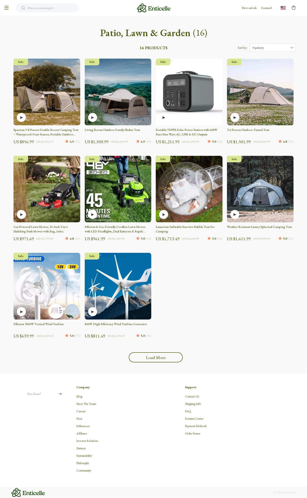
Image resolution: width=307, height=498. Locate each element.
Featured (266, 8)
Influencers (83, 426)
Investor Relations (87, 441)
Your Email (34, 394)
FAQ (188, 411)
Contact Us (192, 396)
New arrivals (249, 8)
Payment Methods (196, 426)
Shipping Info (193, 404)
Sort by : (243, 48)
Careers (80, 411)
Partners (81, 448)
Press (79, 418)
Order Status (192, 433)
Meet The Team (86, 404)
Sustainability (84, 456)
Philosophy (82, 463)
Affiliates (81, 433)
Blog (79, 396)
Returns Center (194, 418)
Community (83, 470)
